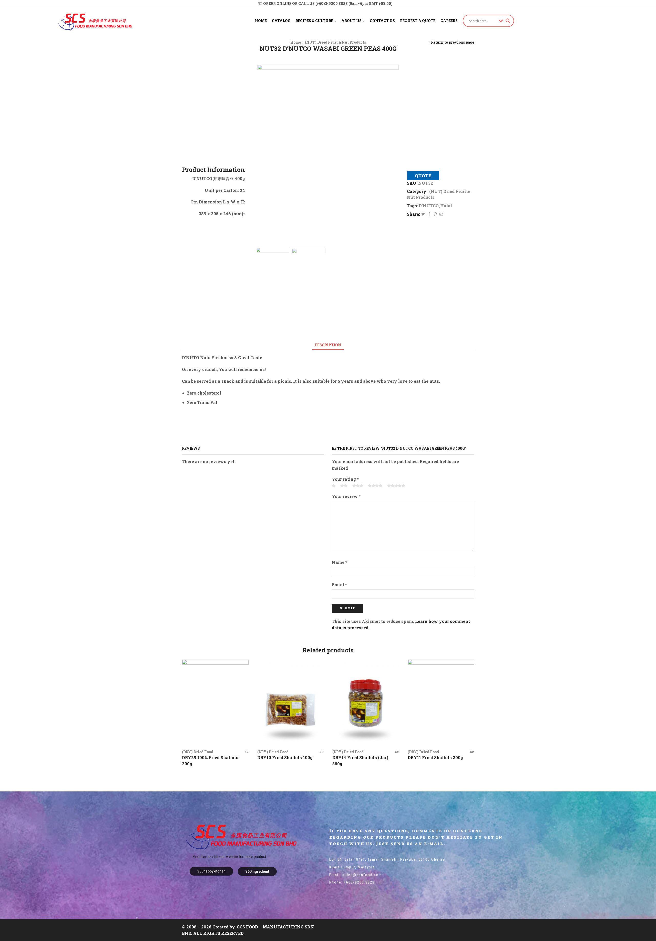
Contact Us (382, 20)
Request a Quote (417, 20)
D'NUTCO (429, 205)
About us (351, 20)
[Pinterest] (435, 214)
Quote (423, 176)
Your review (346, 496)
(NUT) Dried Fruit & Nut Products (335, 42)
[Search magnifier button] (507, 20)
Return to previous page (452, 42)
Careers (449, 20)
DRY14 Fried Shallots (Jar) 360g (360, 760)
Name (339, 562)
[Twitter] (423, 214)
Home (261, 20)
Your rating (345, 479)
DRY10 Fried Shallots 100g (285, 757)
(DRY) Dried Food (197, 751)
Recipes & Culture (314, 20)
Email (339, 584)
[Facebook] (429, 214)
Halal (446, 205)
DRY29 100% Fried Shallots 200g (210, 760)
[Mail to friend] (440, 214)
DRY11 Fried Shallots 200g (435, 757)
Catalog (281, 20)
